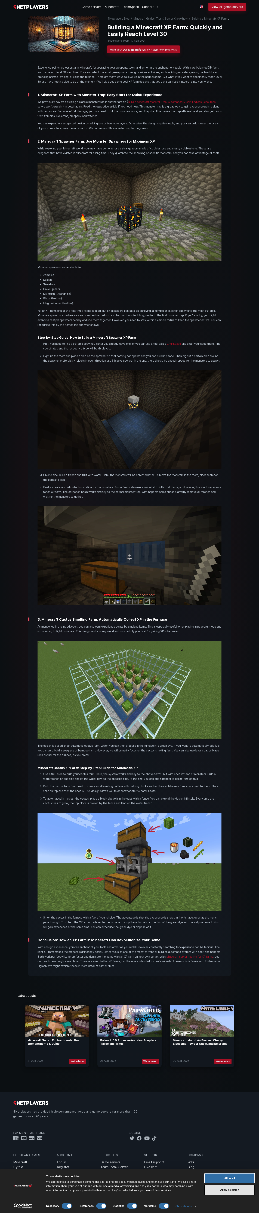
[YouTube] (148, 1138)
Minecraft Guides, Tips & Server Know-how (160, 18)
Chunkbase (174, 343)
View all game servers (227, 7)
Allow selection (229, 1189)
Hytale (18, 1167)
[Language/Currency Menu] (201, 7)
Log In (61, 1162)
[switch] (101, 1206)
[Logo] (30, 6)
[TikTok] (155, 1138)
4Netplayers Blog (118, 18)
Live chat (151, 1167)
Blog (191, 1167)
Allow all (229, 1178)
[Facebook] (140, 1138)
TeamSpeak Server (114, 1167)
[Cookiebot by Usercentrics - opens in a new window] (22, 1206)
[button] (160, 6)
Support (148, 7)
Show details (183, 1206)
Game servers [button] (91, 7)
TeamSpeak (130, 7)
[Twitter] (133, 1138)
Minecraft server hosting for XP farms (189, 956)
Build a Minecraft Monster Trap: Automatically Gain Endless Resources (172, 102)
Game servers (110, 1162)
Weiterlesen (78, 1061)
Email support (154, 1162)
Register (63, 1167)
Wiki (191, 1162)
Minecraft (112, 7)
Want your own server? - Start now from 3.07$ (143, 49)
